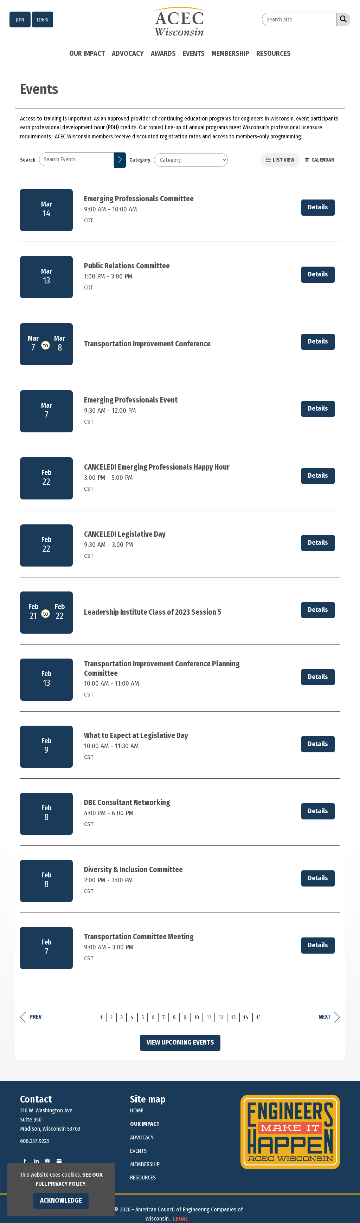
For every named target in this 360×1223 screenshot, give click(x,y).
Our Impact (87, 53)
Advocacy (128, 53)
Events (194, 53)
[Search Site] (342, 19)
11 (209, 1017)
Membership (230, 53)
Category (139, 160)
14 (246, 1017)
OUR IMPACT (144, 1123)
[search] (120, 160)
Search (28, 160)
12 (221, 1017)
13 (233, 1017)
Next (324, 1016)
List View (282, 160)
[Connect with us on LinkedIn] (36, 1161)
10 (196, 1017)
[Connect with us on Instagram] (47, 1161)
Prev (35, 1016)
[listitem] (20, 20)
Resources (273, 53)
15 (258, 1017)
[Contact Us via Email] (59, 1161)
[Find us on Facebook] (25, 1161)
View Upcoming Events (180, 1042)
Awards (163, 53)
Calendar (321, 160)
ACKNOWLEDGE (61, 1200)
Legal (180, 1218)
